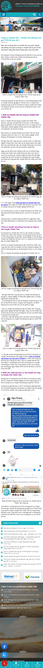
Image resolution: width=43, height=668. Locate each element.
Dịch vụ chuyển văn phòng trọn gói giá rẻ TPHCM (20, 357)
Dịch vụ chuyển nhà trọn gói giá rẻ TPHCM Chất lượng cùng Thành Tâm (21, 547)
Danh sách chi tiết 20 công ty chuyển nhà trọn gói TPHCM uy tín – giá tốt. (22, 565)
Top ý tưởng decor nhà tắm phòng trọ (20, 531)
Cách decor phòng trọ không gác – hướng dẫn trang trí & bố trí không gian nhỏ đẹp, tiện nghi (22, 538)
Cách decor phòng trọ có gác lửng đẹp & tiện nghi (20, 543)
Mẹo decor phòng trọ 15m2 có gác (19, 528)
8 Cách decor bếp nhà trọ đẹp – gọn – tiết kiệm (22, 534)
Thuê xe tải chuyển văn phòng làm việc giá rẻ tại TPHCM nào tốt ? (22, 560)
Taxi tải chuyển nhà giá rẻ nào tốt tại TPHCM (22, 556)
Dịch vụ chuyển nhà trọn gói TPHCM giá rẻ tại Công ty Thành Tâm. (21, 552)
